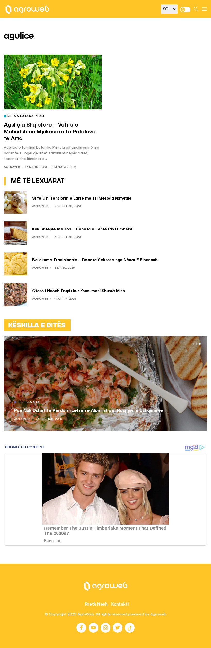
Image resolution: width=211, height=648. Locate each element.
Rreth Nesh (96, 604)
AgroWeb (12, 167)
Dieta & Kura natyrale (26, 116)
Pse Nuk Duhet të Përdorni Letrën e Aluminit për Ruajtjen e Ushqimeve (88, 410)
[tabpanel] (105, 383)
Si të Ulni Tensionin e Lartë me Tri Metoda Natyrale (82, 198)
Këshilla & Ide (29, 402)
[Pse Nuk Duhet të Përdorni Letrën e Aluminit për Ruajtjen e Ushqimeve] (105, 383)
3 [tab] (200, 344)
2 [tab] (196, 344)
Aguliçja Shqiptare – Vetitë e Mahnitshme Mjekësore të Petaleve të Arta (49, 131)
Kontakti (120, 604)
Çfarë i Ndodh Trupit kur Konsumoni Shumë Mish (78, 291)
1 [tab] (193, 344)
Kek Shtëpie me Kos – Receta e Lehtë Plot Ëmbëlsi (82, 229)
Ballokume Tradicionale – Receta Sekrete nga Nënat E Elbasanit (95, 260)
